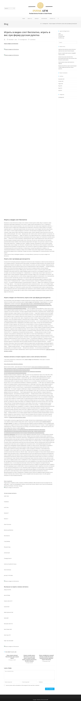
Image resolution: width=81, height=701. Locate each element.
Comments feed (61, 36)
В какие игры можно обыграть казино (17, 417)
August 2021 (60, 83)
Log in (59, 33)
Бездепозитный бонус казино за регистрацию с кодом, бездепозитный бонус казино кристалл (67, 67)
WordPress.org (61, 37)
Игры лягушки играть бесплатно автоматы (13, 364)
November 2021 (61, 79)
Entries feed (60, 34)
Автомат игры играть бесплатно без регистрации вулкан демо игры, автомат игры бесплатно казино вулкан (67, 58)
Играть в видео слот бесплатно (11, 43)
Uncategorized (23, 39)
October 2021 (60, 81)
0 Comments (33, 39)
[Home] (40, 23)
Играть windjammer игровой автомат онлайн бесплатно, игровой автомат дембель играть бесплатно (46, 657)
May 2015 (60, 85)
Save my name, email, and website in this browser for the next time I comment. (22, 685)
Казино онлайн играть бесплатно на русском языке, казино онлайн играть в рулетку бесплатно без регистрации (29, 658)
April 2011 (60, 90)
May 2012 (60, 88)
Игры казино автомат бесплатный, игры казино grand (12, 657)
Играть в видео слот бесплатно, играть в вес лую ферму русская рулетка (63, 23)
